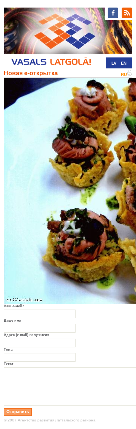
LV (113, 63)
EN (124, 63)
